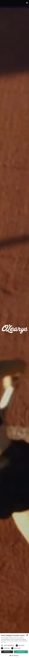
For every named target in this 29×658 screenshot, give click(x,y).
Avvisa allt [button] (7, 651)
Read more (3, 642)
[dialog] (14, 645)
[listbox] (27, 635)
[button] (26, 2)
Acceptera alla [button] (21, 651)
